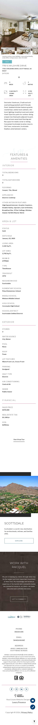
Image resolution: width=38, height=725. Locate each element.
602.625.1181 (19, 631)
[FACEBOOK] (11, 689)
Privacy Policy (27, 712)
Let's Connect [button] (19, 599)
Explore (19, 541)
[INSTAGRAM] (16, 689)
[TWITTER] (26, 689)
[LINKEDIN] (21, 689)
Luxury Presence (19, 702)
